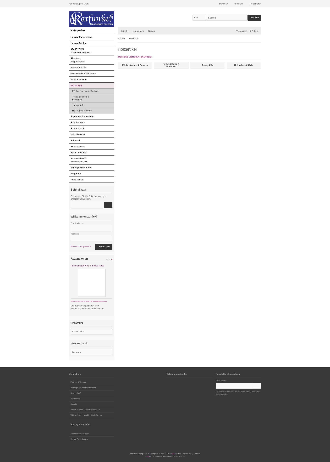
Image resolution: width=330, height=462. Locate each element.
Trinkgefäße (78, 105)
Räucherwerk (77, 122)
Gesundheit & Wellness (83, 73)
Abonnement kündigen (79, 434)
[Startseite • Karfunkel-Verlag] (91, 19)
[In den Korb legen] (108, 205)
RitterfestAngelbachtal (77, 60)
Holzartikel (76, 85)
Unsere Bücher (78, 43)
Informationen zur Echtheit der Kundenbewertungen (89, 301)
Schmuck (75, 140)
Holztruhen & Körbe (82, 110)
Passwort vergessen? (81, 246)
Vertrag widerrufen (80, 424)
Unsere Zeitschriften (81, 37)
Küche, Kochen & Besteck (85, 91)
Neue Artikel (77, 179)
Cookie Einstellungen (79, 439)
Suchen (254, 17)
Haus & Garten (78, 79)
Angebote (75, 173)
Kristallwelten (77, 134)
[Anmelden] (257, 386)
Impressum (138, 31)
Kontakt (124, 31)
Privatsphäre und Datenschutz (83, 388)
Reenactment (77, 146)
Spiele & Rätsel (78, 152)
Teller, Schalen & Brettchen (80, 98)
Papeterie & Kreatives (82, 116)
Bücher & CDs (78, 67)
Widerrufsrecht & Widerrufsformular (85, 410)
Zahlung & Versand (78, 382)
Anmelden (104, 247)
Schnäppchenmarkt (81, 167)
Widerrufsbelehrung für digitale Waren (86, 415)
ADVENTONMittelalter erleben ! (80, 51)
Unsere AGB (75, 393)
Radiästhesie (77, 128)
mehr (109, 259)
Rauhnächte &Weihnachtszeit (78, 160)
